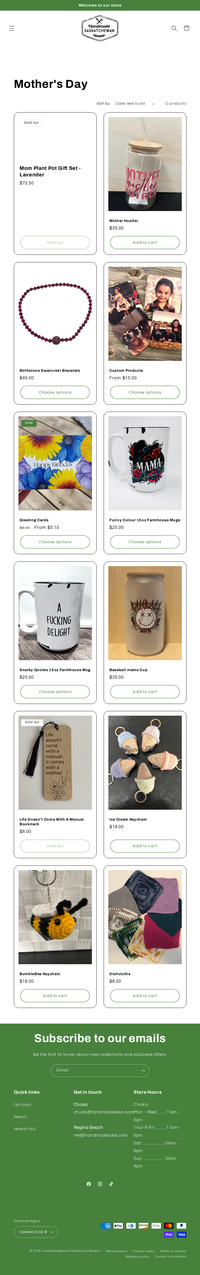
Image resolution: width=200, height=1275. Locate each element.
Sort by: (103, 104)
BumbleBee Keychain (40, 974)
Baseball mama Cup (128, 670)
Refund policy (117, 1251)
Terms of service (173, 1251)
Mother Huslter (123, 221)
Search (20, 1117)
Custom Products (126, 370)
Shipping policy (137, 1256)
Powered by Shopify (84, 1250)
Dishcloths (120, 974)
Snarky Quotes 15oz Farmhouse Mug (55, 670)
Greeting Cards (34, 520)
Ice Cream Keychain (128, 819)
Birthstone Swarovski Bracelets (50, 370)
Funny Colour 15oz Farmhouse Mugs (144, 520)
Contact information (170, 1256)
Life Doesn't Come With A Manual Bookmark (52, 821)
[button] (11, 28)
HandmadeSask (55, 1250)
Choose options (55, 392)
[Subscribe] (143, 1070)
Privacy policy (144, 1251)
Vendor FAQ (25, 1129)
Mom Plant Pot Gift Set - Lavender (50, 171)
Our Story (22, 1105)
